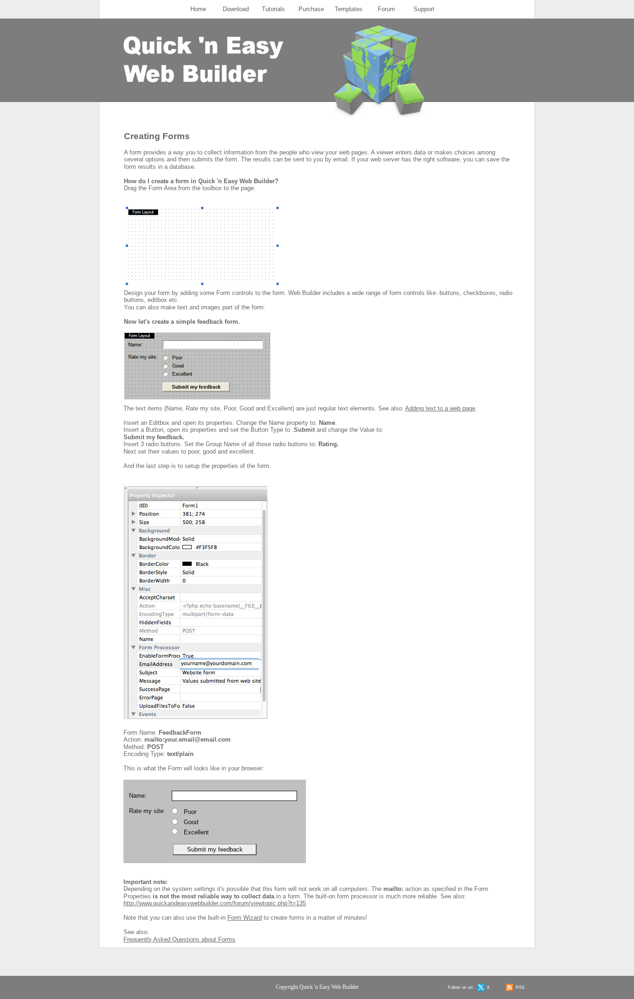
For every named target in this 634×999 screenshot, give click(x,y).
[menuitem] (198, 9)
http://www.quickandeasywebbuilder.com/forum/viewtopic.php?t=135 (214, 903)
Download (236, 9)
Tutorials (273, 9)
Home (198, 9)
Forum (386, 9)
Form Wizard (244, 917)
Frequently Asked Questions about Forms (179, 939)
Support (424, 9)
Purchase (311, 9)
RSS (520, 987)
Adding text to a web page (440, 408)
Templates (348, 9)
